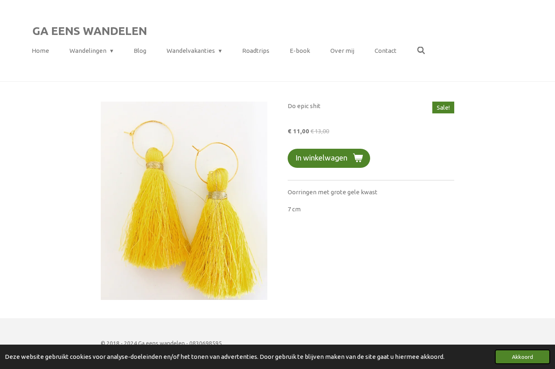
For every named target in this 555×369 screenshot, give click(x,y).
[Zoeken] (421, 51)
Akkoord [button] (522, 357)
